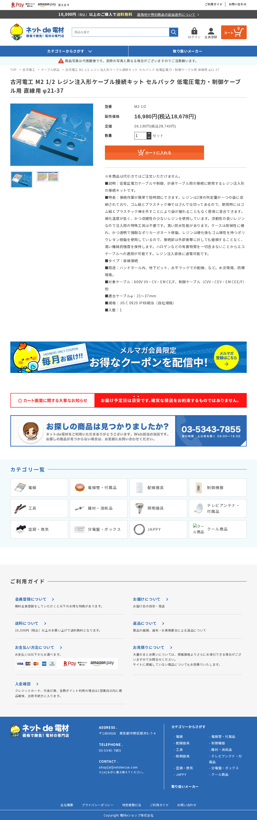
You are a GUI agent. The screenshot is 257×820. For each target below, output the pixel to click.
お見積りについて (149, 647)
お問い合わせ (238, 4)
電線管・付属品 (223, 736)
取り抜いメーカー (185, 786)
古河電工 (28, 69)
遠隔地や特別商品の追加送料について (166, 14)
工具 (179, 749)
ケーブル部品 (50, 69)
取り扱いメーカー (188, 51)
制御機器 (218, 743)
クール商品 (220, 774)
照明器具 (183, 756)
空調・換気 (184, 767)
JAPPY (181, 774)
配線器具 (183, 743)
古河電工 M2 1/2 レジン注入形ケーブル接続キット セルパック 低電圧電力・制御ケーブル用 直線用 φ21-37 (142, 69)
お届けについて (147, 599)
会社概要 (66, 805)
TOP (13, 69)
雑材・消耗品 (221, 749)
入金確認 (23, 683)
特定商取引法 (131, 805)
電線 (179, 736)
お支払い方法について (34, 647)
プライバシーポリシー (98, 805)
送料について (27, 623)
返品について (145, 623)
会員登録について (31, 599)
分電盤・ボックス (225, 767)
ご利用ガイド (214, 4)
